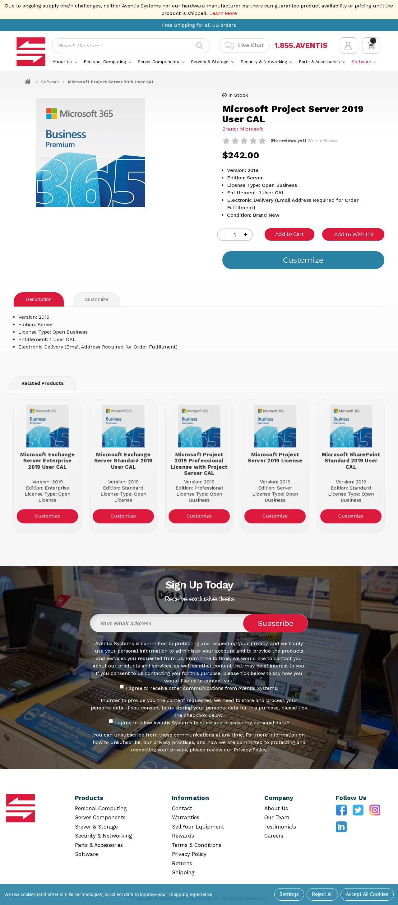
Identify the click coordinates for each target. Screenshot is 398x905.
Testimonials (280, 827)
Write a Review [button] (323, 140)
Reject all (322, 894)
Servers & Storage (210, 61)
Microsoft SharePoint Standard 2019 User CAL (351, 460)
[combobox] (131, 45)
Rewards (183, 836)
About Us (63, 61)
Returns (182, 863)
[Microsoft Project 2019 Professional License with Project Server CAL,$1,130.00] (199, 426)
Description (39, 299)
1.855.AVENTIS (300, 45)
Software (362, 61)
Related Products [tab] (42, 383)
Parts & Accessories (320, 61)
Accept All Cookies (367, 894)
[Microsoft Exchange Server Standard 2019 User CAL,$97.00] (123, 426)
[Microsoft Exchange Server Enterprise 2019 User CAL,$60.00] (47, 426)
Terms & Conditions (196, 845)
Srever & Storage (96, 827)
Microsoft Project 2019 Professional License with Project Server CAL (199, 463)
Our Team (276, 817)
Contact (182, 808)
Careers (273, 836)
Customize (96, 299)
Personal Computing (105, 61)
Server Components (159, 61)
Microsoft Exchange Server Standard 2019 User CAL (123, 460)
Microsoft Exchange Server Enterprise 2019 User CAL (47, 460)
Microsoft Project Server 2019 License (275, 457)
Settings (289, 894)
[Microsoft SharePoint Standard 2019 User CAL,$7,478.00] (351, 426)
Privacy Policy (189, 854)
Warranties (185, 817)
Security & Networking (265, 61)
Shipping (183, 872)
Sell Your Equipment (198, 827)
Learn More (223, 13)
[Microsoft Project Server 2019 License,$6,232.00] (275, 426)
